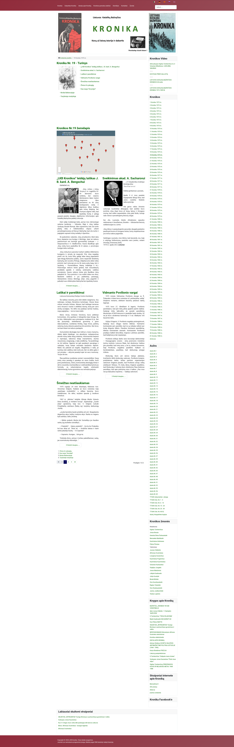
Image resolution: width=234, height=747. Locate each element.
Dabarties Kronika (70, 6)
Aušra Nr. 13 (154, 386)
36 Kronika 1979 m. (156, 204)
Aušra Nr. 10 (154, 377)
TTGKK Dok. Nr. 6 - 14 (157, 503)
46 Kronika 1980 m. (156, 234)
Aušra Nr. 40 (154, 462)
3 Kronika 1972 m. (156, 108)
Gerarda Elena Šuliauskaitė (158, 535)
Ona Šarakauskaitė (156, 588)
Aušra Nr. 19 (154, 403)
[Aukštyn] (231, 744)
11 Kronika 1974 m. (156, 131)
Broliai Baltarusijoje (66, 455)
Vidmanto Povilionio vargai (120, 292)
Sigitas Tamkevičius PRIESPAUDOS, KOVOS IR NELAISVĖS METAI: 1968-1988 (161, 666)
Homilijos (116, 6)
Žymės (132, 6)
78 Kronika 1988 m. (156, 327)
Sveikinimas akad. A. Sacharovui (123, 178)
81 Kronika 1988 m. (156, 336)
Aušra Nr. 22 (154, 412)
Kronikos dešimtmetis (157, 637)
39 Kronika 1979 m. (156, 213)
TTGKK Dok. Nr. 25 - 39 (157, 509)
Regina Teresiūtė (155, 585)
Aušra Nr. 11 (154, 380)
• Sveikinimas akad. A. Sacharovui (92, 70)
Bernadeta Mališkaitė (156, 538)
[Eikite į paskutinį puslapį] (75, 462)
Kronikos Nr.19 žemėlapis (73, 128)
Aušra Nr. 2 (153, 354)
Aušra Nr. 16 (154, 395)
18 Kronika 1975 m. (156, 152)
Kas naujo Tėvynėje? (66, 453)
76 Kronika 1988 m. (156, 321)
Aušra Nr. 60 (154, 494)
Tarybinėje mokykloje (66, 458)
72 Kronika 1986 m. (156, 310)
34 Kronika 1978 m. (156, 199)
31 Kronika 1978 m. (156, 190)
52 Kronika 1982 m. (156, 251)
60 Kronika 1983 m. (156, 275)
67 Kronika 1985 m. (156, 295)
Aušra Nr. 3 (153, 357)
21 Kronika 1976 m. (156, 161)
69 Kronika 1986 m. (156, 301)
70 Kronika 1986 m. (156, 304)
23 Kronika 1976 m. (156, 166)
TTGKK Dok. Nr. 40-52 (157, 511)
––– (151, 71)
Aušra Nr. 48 (154, 476)
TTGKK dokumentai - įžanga (159, 497)
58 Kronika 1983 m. (156, 269)
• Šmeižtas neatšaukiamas (89, 81)
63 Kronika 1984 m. (156, 283)
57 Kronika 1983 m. (156, 266)
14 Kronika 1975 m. (156, 140)
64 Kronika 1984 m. (156, 286)
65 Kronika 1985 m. (156, 289)
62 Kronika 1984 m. (156, 280)
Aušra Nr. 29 (154, 433)
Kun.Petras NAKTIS (156, 622)
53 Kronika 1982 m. (156, 254)
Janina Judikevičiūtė (156, 591)
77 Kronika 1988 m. (156, 324)
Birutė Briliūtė (154, 579)
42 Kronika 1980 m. (156, 222)
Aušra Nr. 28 (154, 430)
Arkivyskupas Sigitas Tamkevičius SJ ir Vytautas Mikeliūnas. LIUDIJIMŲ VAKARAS (162, 66)
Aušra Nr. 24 (154, 418)
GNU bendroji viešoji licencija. (104, 742)
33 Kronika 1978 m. (156, 196)
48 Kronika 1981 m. (156, 239)
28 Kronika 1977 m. (156, 181)
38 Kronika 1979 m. (156, 210)
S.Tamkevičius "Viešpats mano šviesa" (162, 656)
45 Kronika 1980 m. (156, 231)
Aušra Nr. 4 (153, 360)
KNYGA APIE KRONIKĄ (157, 640)
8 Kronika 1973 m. (156, 123)
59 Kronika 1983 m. (156, 272)
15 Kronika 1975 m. (156, 143)
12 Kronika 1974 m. (156, 134)
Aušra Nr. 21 (154, 409)
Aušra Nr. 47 (154, 474)
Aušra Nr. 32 (154, 441)
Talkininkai (153, 547)
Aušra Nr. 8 (153, 371)
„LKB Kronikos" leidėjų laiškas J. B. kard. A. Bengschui (78, 180)
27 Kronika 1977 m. (156, 178)
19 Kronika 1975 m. (156, 155)
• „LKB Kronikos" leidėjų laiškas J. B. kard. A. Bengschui (99, 67)
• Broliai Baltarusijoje (67, 93)
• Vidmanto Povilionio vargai (90, 78)
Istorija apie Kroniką (84, 6)
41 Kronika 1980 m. (156, 219)
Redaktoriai (153, 527)
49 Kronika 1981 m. (156, 242)
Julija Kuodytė (154, 576)
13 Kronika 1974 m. (156, 137)
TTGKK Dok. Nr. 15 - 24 (157, 506)
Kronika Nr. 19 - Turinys (72, 63)
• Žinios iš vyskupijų (87, 85)
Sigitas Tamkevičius (156, 529)
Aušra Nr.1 (153, 351)
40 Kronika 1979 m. (156, 216)
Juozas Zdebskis (155, 550)
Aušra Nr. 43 (154, 471)
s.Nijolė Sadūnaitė (156, 573)
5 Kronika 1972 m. (156, 114)
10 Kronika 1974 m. (156, 128)
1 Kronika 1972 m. (156, 102)
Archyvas (153, 339)
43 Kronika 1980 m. (156, 225)
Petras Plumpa (154, 544)
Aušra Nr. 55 (154, 488)
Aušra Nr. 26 (154, 424)
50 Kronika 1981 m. (156, 245)
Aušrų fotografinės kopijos (158, 514)
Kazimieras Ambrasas (157, 541)
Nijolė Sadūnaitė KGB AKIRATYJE (160, 619)
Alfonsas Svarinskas (156, 553)
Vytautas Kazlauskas (156, 565)
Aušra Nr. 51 (154, 482)
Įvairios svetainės (155, 693)
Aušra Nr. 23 (154, 415)
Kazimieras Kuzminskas (157, 562)
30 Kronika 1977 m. (156, 187)
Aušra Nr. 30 (154, 436)
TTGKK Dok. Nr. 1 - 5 (156, 500)
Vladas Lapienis (155, 594)
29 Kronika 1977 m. (156, 184)
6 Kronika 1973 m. (156, 117)
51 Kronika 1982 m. (156, 248)
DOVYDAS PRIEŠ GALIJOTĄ (159, 74)
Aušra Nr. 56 (154, 491)
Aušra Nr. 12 (154, 383)
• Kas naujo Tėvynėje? (88, 89)
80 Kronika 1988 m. (156, 333)
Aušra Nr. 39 (154, 459)
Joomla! (60, 742)
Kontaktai (124, 6)
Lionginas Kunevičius (157, 556)
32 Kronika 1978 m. (156, 193)
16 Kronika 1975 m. (156, 146)
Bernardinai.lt (154, 684)
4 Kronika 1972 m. (156, 111)
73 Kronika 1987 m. (156, 312)
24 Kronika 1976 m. (156, 169)
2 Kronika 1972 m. (156, 105)
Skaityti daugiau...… (73, 286)
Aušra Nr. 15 (154, 392)
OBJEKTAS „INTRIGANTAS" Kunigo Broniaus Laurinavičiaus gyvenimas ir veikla (162, 627)
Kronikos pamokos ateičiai (102, 6)
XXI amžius (153, 687)
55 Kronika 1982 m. (156, 260)
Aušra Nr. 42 (154, 468)
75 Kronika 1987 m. (156, 318)
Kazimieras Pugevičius (157, 559)
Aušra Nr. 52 (154, 485)
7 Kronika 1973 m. (156, 120)
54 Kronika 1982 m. (156, 257)
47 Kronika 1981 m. (156, 237)
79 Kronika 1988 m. (156, 330)
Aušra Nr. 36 (154, 453)
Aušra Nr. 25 (154, 421)
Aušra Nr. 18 (154, 400)
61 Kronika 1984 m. (156, 277)
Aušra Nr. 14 (154, 389)
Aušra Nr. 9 (153, 374)
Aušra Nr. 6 (153, 365)
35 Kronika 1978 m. (156, 201)
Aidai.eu (152, 690)
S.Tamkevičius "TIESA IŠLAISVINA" (161, 616)
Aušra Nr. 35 (154, 450)
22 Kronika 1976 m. (156, 163)
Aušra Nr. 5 (153, 363)
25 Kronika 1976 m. (156, 172)
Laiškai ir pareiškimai (70, 292)
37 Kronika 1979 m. (156, 207)
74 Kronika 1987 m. (156, 315)
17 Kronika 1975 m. (156, 149)
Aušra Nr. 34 (154, 447)
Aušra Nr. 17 (154, 398)
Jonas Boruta (154, 532)
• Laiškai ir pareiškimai (88, 74)
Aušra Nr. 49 (154, 479)
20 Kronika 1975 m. (156, 158)
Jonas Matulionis (155, 570)
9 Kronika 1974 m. (156, 126)
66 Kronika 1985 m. (156, 292)
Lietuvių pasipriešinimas (158, 653)
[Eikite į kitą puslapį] (71, 462)
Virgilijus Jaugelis (155, 567)
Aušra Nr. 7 (153, 368)
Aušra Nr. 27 (154, 427)
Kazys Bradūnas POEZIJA (158, 650)
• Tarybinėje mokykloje (68, 96)
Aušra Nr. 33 (154, 444)
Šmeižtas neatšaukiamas (73, 383)
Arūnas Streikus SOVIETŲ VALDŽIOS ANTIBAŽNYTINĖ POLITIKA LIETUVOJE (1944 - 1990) (162, 645)
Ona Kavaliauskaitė (156, 582)
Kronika (59, 6)
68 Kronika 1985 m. (156, 298)
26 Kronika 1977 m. (156, 175)
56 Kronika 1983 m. (156, 263)
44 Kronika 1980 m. (156, 228)
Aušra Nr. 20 (154, 406)
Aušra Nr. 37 (154, 456)
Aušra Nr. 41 (154, 465)
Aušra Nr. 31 (154, 438)
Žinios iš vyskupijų (66, 451)
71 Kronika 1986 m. (156, 307)
